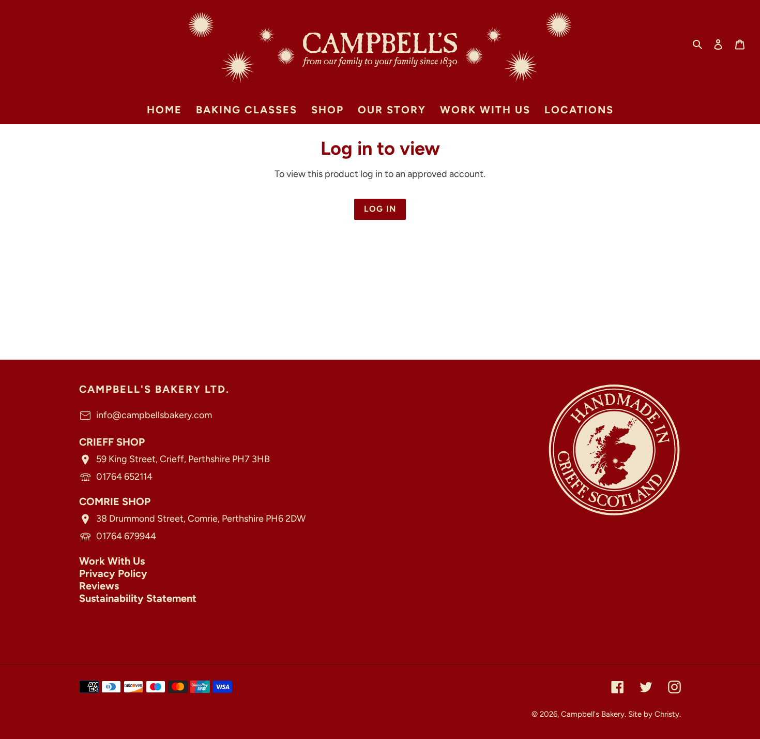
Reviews (99, 586)
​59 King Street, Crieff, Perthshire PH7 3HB (183, 459)
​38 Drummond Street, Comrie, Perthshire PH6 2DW (201, 518)
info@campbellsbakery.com (154, 415)
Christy (667, 714)
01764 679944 (126, 536)
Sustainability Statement (137, 598)
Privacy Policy (113, 573)
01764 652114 (124, 476)
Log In (380, 209)
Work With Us (112, 561)
